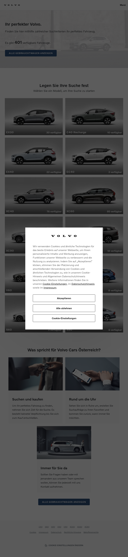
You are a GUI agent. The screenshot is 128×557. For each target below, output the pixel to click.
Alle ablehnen (64, 308)
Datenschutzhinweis (83, 283)
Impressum (50, 287)
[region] (64, 279)
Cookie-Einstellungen (55, 283)
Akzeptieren (64, 298)
